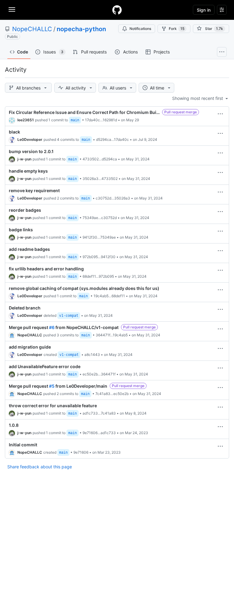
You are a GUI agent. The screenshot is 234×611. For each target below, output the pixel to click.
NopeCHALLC (32, 29)
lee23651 (25, 120)
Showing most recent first (198, 98)
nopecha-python (81, 29)
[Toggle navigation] (11, 9)
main (75, 120)
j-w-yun (24, 159)
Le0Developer (29, 139)
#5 (52, 386)
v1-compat (68, 315)
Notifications (140, 28)
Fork (176, 28)
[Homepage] (117, 10)
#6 (52, 327)
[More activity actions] (220, 114)
